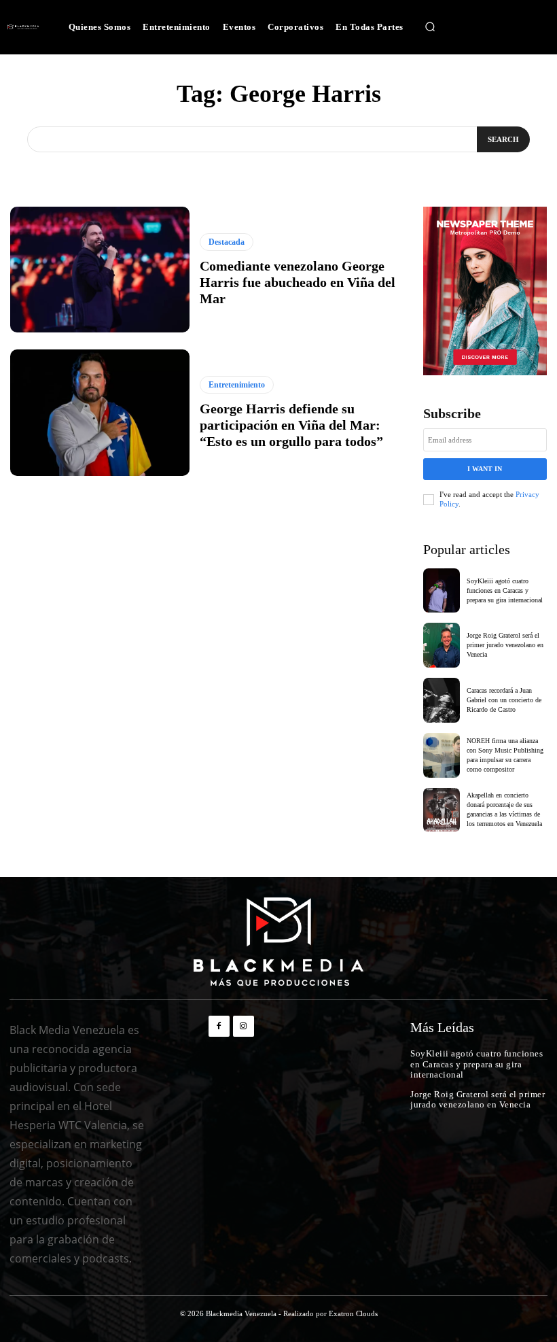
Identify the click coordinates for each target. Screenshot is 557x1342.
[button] (430, 27)
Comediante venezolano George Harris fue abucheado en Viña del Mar (297, 282)
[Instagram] (243, 1026)
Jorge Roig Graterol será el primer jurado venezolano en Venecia (505, 645)
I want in (484, 468)
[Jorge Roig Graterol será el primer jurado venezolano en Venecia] (442, 645)
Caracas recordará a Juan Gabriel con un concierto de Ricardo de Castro (504, 700)
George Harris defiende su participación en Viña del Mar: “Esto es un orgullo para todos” (291, 425)
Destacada (227, 242)
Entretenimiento (237, 385)
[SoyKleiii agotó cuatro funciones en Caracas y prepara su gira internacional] (442, 590)
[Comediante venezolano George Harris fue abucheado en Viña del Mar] (100, 269)
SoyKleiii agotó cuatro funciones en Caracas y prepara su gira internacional (505, 590)
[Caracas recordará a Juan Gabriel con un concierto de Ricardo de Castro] (442, 700)
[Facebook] (219, 1026)
